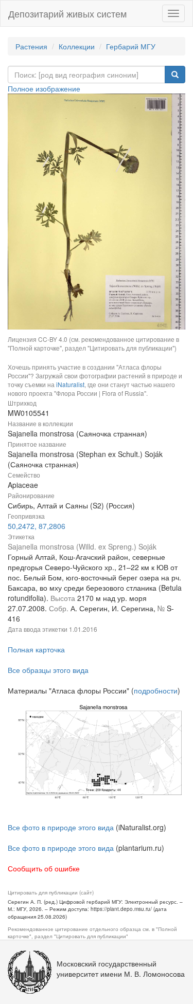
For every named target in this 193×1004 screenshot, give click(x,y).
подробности (156, 690)
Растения (31, 46)
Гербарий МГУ (130, 46)
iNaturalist (70, 384)
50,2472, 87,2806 (36, 526)
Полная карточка (36, 649)
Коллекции (77, 46)
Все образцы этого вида (48, 670)
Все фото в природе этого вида (61, 827)
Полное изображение (44, 88)
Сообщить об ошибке (44, 868)
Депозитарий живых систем (67, 13)
